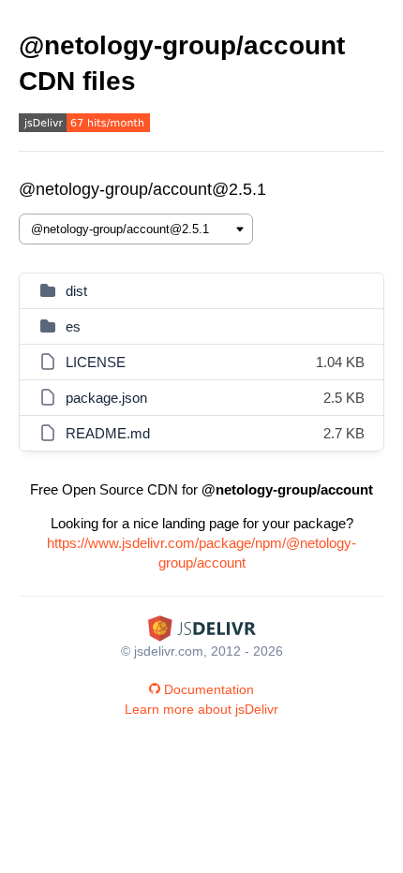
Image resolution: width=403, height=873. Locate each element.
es (73, 326)
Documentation (209, 689)
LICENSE (96, 362)
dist (76, 291)
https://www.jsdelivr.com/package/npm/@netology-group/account (201, 552)
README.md (108, 433)
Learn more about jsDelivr (201, 709)
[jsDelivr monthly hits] (84, 125)
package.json (106, 398)
